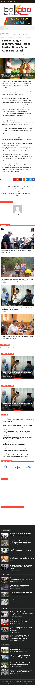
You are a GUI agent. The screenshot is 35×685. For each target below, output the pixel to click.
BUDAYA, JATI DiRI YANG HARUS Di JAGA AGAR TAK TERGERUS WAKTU (17, 186)
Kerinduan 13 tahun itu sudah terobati (20, 600)
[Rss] (14, 1)
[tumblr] (20, 179)
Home (1, 33)
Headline (6, 33)
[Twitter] (4, 1)
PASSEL (26, 54)
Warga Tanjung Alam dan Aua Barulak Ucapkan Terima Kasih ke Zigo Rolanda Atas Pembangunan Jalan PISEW (20, 542)
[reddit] (24, 179)
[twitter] (30, 179)
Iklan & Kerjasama (7, 683)
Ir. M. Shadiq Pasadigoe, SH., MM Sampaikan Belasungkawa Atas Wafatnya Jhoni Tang (21, 613)
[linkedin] (27, 179)
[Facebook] (1, 1)
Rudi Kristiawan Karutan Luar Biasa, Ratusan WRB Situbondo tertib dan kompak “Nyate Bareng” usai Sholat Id (22, 637)
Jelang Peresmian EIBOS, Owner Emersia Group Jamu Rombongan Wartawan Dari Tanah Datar (21, 629)
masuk (7, 347)
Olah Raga (22, 54)
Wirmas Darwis (14, 581)
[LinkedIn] (11, 1)
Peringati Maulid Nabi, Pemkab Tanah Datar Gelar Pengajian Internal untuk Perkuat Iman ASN (20, 550)
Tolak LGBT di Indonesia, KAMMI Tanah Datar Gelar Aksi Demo (18, 193)
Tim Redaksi (30, 683)
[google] (17, 179)
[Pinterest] (7, 1)
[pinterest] (14, 179)
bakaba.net (18, 681)
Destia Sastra (13, 640)
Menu (7, 28)
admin (2, 54)
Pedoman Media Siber (20, 683)
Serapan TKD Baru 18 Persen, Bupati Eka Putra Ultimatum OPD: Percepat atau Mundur (21, 567)
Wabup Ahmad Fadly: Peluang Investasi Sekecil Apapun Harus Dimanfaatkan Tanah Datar (16, 373)
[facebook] (33, 179)
